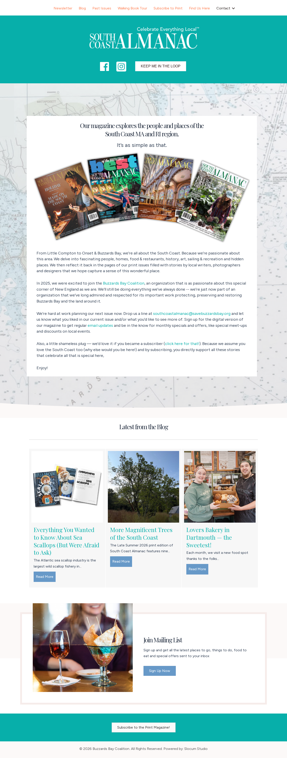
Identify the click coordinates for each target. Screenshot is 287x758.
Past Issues (101, 8)
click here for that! (182, 343)
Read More (46, 577)
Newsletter (63, 8)
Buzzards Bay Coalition (123, 283)
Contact (223, 8)
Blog (82, 8)
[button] (233, 8)
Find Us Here (199, 8)
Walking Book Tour (132, 8)
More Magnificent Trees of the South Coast (141, 533)
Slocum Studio (196, 749)
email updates (100, 325)
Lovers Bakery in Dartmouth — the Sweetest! (209, 537)
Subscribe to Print (168, 8)
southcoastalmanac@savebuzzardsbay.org (191, 313)
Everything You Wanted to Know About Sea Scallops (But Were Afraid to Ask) (66, 541)
